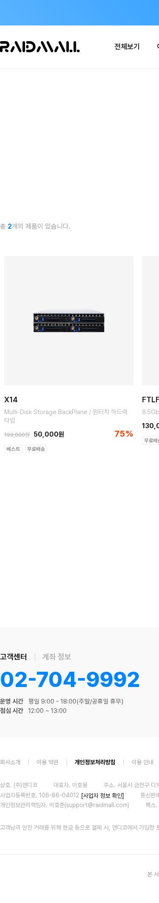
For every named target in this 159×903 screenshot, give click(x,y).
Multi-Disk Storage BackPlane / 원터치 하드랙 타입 (66, 416)
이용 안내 (142, 761)
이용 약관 (47, 761)
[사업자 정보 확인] (102, 795)
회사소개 (10, 761)
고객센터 (13, 656)
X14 (11, 400)
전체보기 (127, 46)
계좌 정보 (56, 656)
